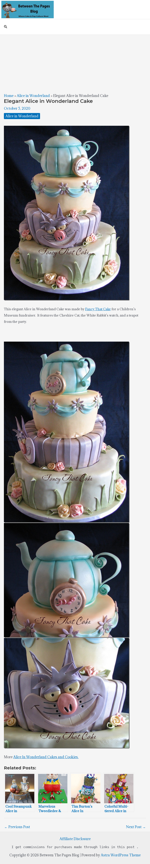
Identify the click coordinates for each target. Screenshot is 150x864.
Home (8, 95)
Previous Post (17, 827)
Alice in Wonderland (33, 95)
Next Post (136, 827)
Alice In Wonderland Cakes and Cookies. (46, 757)
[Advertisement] (75, 64)
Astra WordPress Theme (121, 855)
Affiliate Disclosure (75, 839)
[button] (5, 26)
